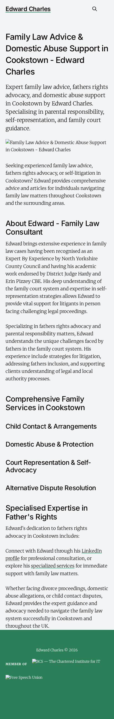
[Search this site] (94, 9)
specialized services (52, 566)
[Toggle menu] (105, 9)
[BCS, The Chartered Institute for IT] (66, 664)
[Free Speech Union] (24, 680)
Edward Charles (28, 9)
